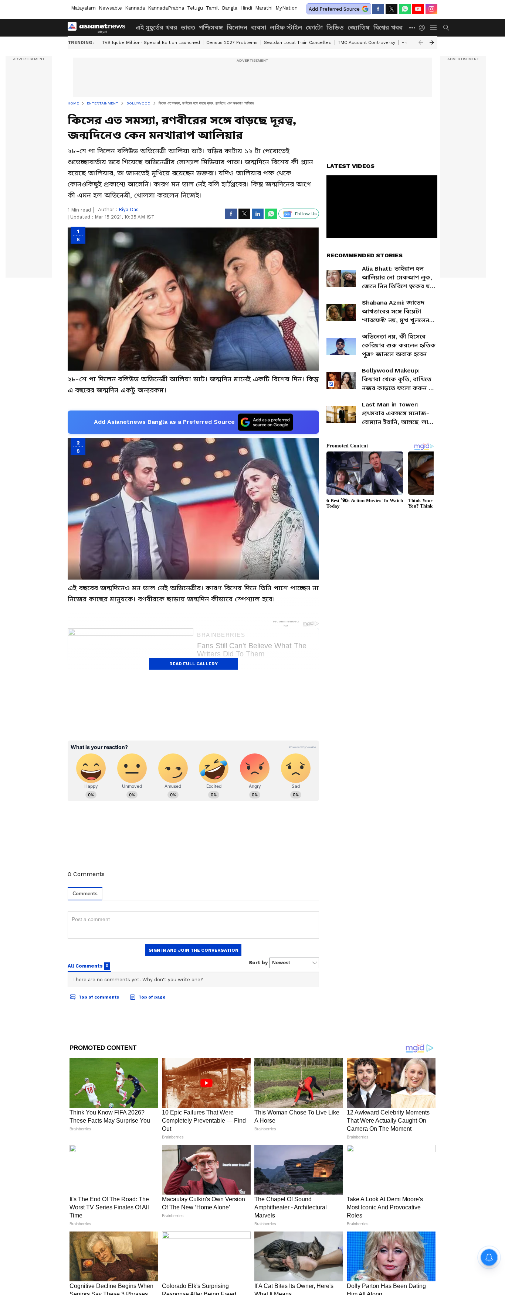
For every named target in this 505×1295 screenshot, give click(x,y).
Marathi (263, 8)
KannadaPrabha (166, 8)
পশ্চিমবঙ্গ (211, 27)
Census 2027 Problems (232, 42)
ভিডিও (335, 27)
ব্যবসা (258, 27)
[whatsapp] (405, 9)
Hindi (246, 8)
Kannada (135, 8)
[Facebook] (378, 9)
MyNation (286, 8)
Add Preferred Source (334, 9)
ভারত (188, 27)
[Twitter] (391, 9)
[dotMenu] (412, 27)
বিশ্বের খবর (388, 27)
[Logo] (99, 27)
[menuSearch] (446, 28)
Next (431, 42)
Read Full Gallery (193, 663)
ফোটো (314, 27)
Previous (420, 42)
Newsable (110, 8)
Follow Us (306, 213)
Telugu (195, 8)
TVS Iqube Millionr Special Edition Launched (151, 42)
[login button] (423, 27)
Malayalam (83, 8)
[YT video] (418, 9)
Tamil (212, 8)
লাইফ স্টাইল (286, 27)
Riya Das (129, 209)
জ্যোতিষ (359, 27)
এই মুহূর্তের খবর (156, 27)
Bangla (229, 8)
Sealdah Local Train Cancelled (298, 42)
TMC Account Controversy (366, 42)
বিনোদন (237, 27)
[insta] (431, 9)
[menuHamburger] (433, 27)
